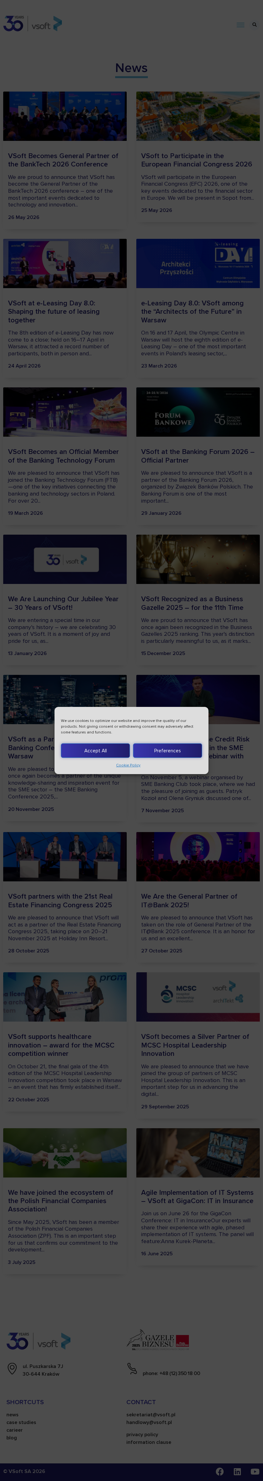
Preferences (167, 751)
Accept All (95, 751)
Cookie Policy (128, 765)
